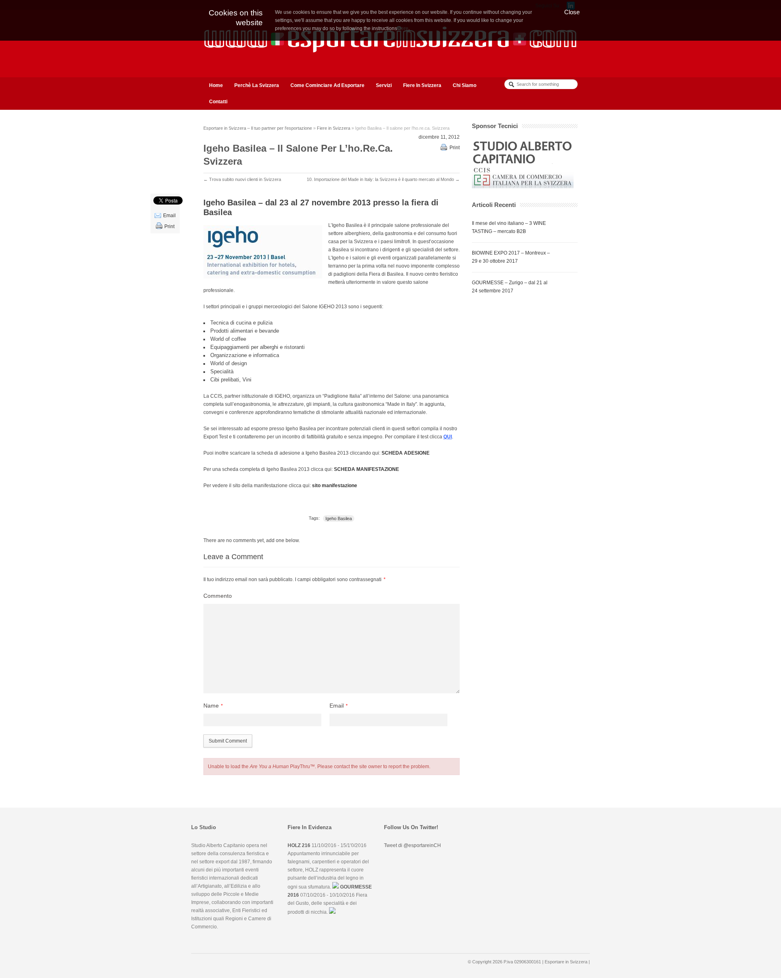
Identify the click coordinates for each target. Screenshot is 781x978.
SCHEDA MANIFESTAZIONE (366, 469)
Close (572, 12)
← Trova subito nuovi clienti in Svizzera (242, 179)
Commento (217, 595)
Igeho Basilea (338, 518)
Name (211, 705)
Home (216, 85)
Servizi (384, 85)
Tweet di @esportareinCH (412, 845)
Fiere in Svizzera (422, 85)
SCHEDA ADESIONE (406, 453)
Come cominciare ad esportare (327, 85)
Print (454, 147)
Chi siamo (464, 85)
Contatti (218, 102)
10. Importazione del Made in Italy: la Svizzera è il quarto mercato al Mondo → (383, 179)
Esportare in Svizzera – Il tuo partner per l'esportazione (257, 128)
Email (169, 215)
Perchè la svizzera (256, 85)
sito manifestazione (334, 485)
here (403, 28)
